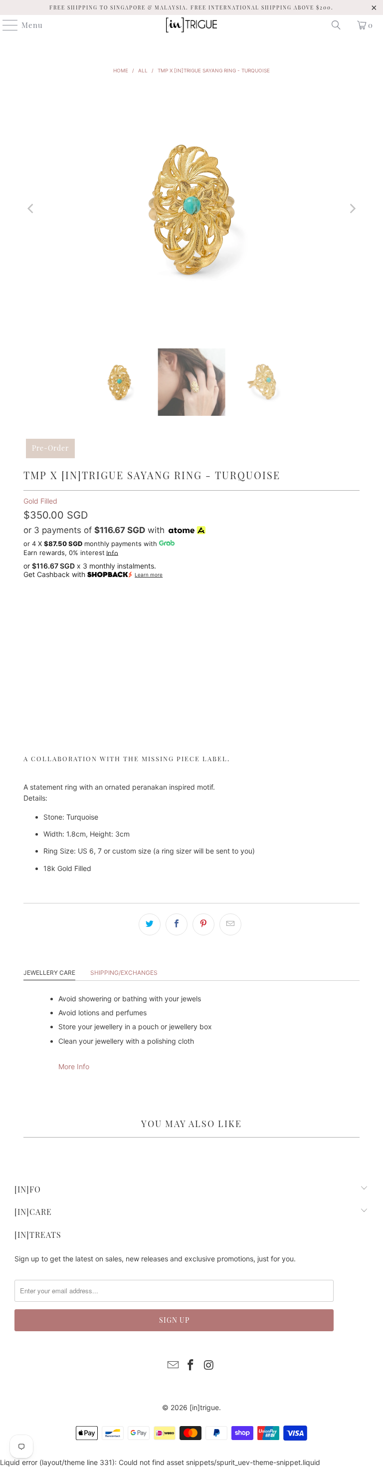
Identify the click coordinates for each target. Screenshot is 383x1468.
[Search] (336, 25)
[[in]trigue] (191, 25)
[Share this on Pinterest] (203, 924)
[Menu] (5, 25)
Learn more (149, 575)
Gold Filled (40, 501)
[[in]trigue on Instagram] (208, 1366)
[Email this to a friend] (230, 924)
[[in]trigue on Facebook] (191, 1366)
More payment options (191, 737)
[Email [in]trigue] (173, 1366)
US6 (35, 612)
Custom (100, 612)
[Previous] (31, 208)
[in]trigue (204, 1407)
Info (112, 553)
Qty (29, 640)
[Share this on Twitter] (150, 924)
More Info (73, 1066)
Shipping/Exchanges (124, 972)
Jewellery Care (49, 972)
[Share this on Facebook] (177, 924)
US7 (63, 612)
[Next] (352, 208)
